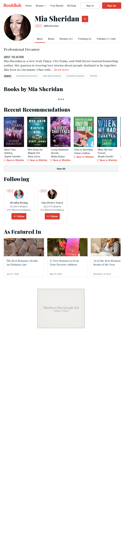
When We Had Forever (105, 151)
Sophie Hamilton (12, 156)
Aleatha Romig (19, 202)
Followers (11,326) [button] (106, 38)
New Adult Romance (52, 75)
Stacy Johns (34, 156)
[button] (14, 132)
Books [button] (51, 38)
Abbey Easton (58, 156)
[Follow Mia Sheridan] (85, 19)
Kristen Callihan (82, 153)
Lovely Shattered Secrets (59, 151)
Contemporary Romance (26, 75)
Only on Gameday (83, 149)
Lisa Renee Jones (52, 202)
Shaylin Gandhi (105, 156)
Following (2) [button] (84, 38)
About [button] (40, 38)
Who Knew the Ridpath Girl (35, 151)
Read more (61, 70)
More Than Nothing (10, 151)
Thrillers (93, 75)
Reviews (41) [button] (66, 38)
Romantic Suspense (75, 75)
